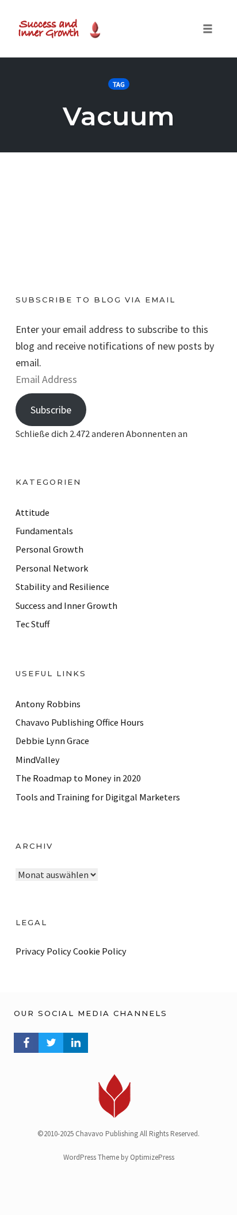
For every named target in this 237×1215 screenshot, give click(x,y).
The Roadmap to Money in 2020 (78, 778)
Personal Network (52, 568)
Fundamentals (44, 530)
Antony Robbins (48, 704)
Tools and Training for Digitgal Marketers (98, 797)
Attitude (32, 512)
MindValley (38, 759)
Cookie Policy (100, 951)
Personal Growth (49, 549)
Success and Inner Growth (66, 605)
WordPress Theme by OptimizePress (118, 1157)
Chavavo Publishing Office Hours (80, 722)
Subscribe (50, 409)
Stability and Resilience (62, 586)
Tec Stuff (32, 624)
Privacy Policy (43, 951)
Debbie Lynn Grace (52, 740)
